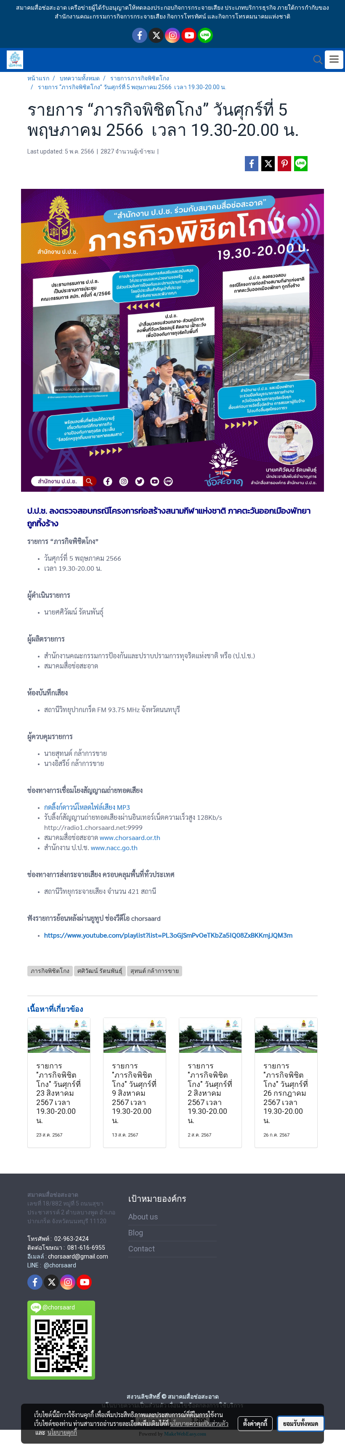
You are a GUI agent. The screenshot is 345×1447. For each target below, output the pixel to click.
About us (143, 1216)
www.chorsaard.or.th (130, 837)
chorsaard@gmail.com (78, 1256)
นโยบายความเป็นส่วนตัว (199, 1423)
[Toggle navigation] (334, 59)
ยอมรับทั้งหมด (300, 1423)
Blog (135, 1232)
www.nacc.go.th (114, 847)
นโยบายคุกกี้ (62, 1432)
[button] (315, 59)
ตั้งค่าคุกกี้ (255, 1423)
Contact (141, 1248)
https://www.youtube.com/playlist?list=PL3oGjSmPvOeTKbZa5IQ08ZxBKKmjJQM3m (168, 934)
